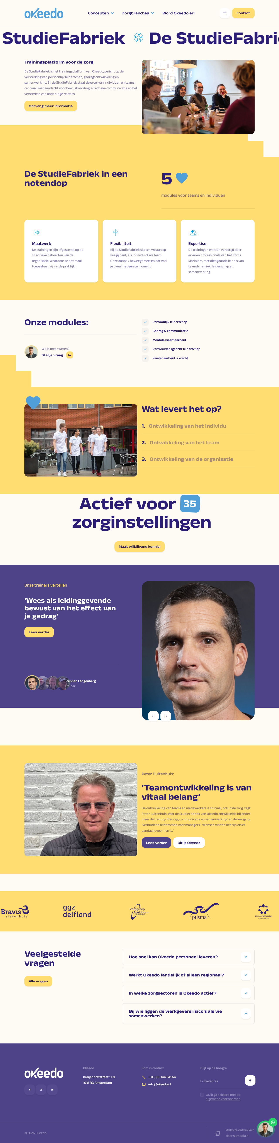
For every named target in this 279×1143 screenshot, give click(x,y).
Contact (243, 13)
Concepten (98, 13)
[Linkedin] (52, 1089)
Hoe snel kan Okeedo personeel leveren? (173, 956)
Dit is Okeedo (189, 843)
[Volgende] (165, 716)
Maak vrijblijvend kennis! (139, 546)
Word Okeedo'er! (178, 13)
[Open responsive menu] (224, 13)
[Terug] (153, 716)
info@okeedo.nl (159, 1084)
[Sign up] (250, 1080)
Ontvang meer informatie (51, 106)
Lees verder (39, 632)
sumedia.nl (241, 1136)
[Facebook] (29, 1089)
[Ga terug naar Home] (43, 13)
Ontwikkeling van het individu (184, 426)
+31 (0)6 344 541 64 (162, 1077)
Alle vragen (38, 981)
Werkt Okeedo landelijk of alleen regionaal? (176, 975)
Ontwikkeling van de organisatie (187, 459)
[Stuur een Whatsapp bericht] (266, 1130)
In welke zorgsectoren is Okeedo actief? (172, 993)
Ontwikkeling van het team (180, 442)
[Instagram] (41, 1089)
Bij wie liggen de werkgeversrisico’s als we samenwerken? (175, 1013)
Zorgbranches (135, 13)
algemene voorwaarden (223, 1099)
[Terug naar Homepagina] (43, 1072)
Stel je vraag (52, 355)
